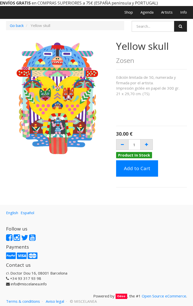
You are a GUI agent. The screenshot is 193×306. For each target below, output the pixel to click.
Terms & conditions (23, 301)
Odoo (121, 296)
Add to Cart (137, 168)
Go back (17, 25)
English (12, 212)
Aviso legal (55, 301)
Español (27, 212)
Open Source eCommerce (164, 295)
